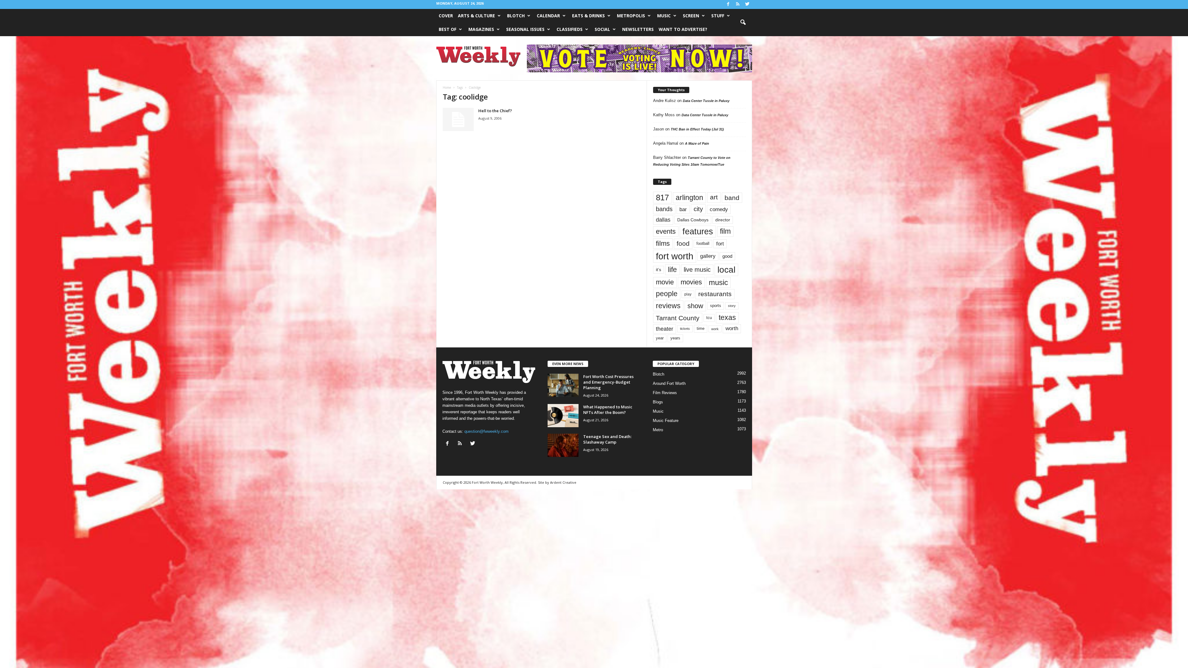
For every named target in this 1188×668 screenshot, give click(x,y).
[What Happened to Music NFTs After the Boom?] (563, 415)
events (666, 231)
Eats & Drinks (588, 16)
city (698, 209)
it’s (658, 269)
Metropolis (631, 16)
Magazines (481, 29)
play (687, 294)
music (718, 282)
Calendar (548, 16)
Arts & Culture (476, 16)
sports (715, 306)
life (672, 270)
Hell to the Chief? (495, 110)
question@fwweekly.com (486, 431)
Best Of (447, 29)
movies (691, 282)
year (660, 338)
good (727, 256)
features (697, 231)
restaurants (715, 294)
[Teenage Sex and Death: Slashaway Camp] (563, 445)
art (714, 197)
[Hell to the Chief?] (458, 119)
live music (697, 269)
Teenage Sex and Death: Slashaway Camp (607, 439)
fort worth (674, 256)
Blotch (516, 16)
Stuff (717, 16)
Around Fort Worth (669, 383)
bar (683, 209)
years (675, 338)
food (683, 243)
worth (731, 328)
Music (664, 16)
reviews (668, 306)
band (732, 197)
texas (727, 317)
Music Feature (665, 420)
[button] (743, 22)
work (715, 329)
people (667, 294)
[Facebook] (728, 4)
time (700, 328)
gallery (708, 256)
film (725, 231)
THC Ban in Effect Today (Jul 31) (697, 129)
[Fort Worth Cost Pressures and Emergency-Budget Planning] (563, 385)
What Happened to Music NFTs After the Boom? (607, 409)
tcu (709, 317)
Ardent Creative (563, 482)
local (726, 269)
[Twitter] (747, 4)
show (695, 306)
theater (664, 328)
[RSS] (738, 4)
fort (720, 243)
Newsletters (638, 29)
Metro (658, 430)
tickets (685, 328)
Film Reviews (665, 392)
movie (665, 282)
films (663, 243)
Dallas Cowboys (692, 219)
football (702, 243)
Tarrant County (677, 317)
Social (602, 29)
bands (664, 209)
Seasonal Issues (525, 29)
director (722, 220)
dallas (663, 219)
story (732, 306)
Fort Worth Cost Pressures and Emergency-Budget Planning (608, 382)
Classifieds (570, 29)
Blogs (658, 402)
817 (662, 197)
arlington (689, 198)
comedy (719, 209)
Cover (446, 16)
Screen (691, 16)
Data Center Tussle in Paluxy (706, 101)
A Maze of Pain (697, 143)
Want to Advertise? (683, 29)
